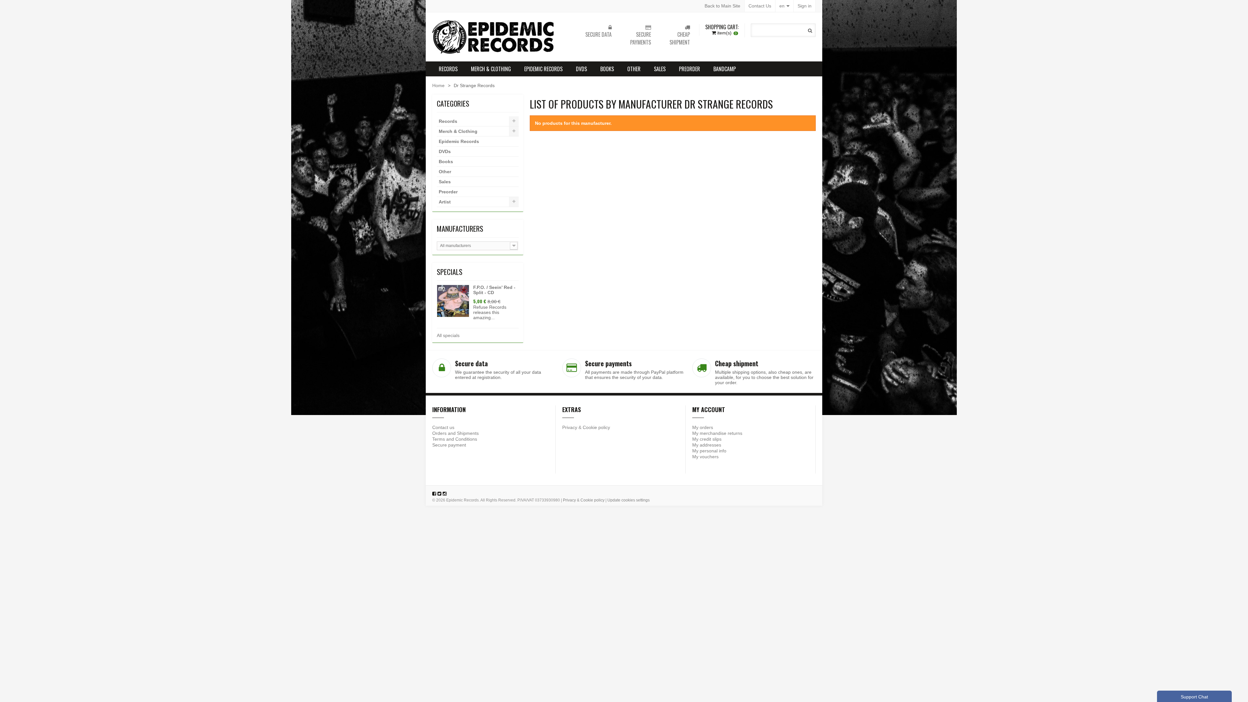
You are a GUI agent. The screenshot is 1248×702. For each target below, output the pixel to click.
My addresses (706, 445)
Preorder (689, 69)
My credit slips (707, 439)
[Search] (810, 30)
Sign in (805, 5)
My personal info (709, 450)
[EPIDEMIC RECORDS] (494, 37)
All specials (448, 335)
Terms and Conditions (454, 439)
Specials (449, 271)
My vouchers (705, 456)
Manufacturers (460, 228)
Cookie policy (596, 427)
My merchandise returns (717, 433)
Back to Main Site (722, 5)
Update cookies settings (628, 500)
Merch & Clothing (491, 69)
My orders (702, 427)
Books (607, 69)
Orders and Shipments (455, 433)
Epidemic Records (543, 69)
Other (634, 69)
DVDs (581, 69)
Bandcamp (724, 69)
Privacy (569, 427)
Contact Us (759, 5)
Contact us (443, 427)
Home (438, 85)
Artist (445, 201)
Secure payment (449, 445)
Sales (660, 69)
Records (448, 69)
